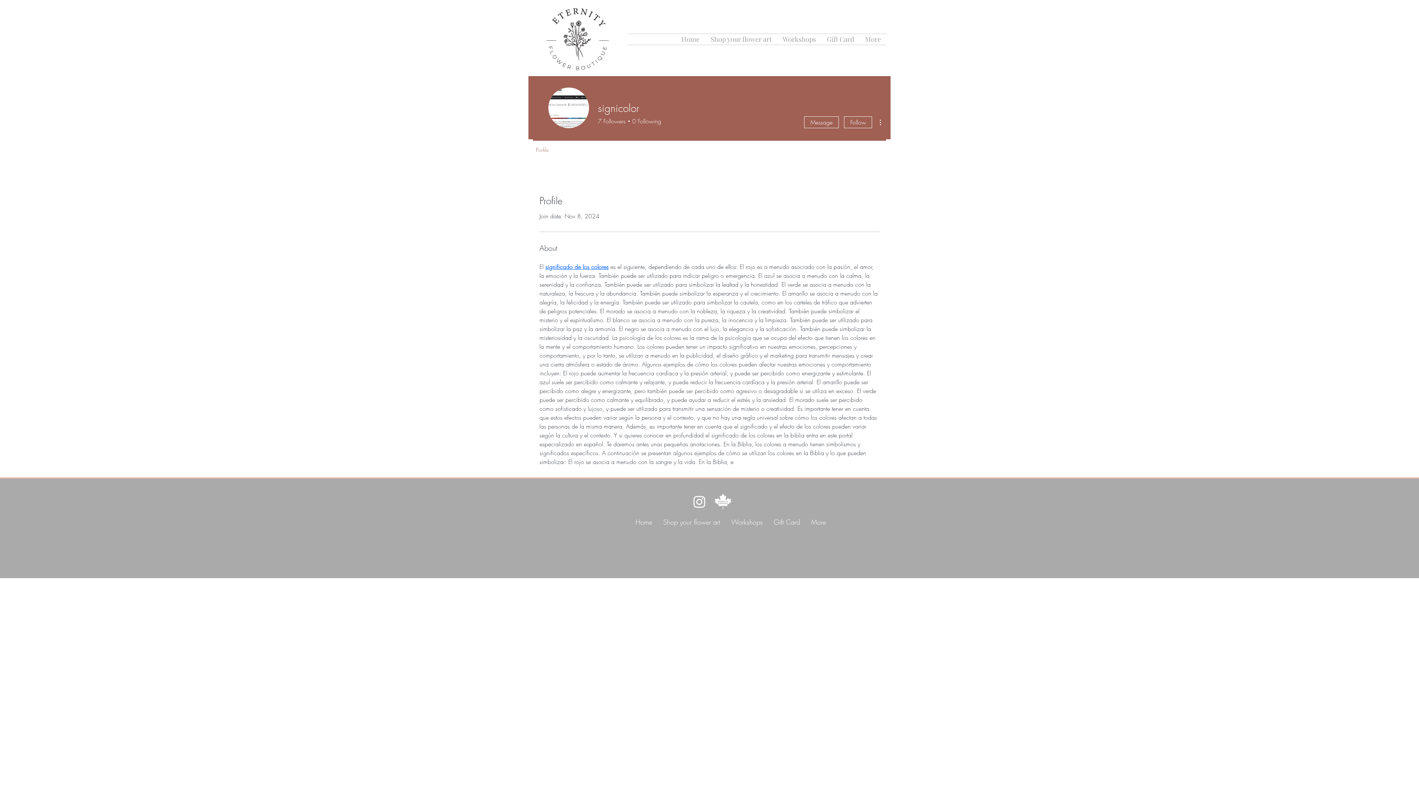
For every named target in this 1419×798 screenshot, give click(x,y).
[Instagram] (699, 502)
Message (821, 122)
